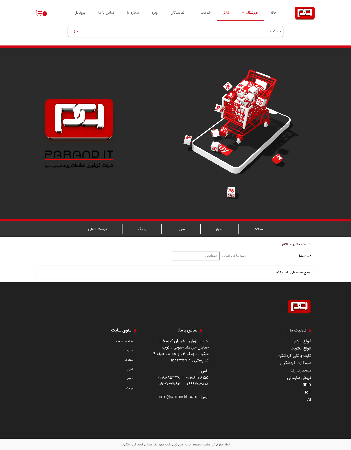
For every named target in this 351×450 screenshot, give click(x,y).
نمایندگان (177, 13)
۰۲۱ (188, 377)
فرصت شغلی (97, 229)
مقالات (258, 229)
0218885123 (168, 377)
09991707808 (197, 384)
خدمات (206, 13)
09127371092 (169, 384)
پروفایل (79, 13)
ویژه (155, 13)
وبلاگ (142, 229)
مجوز (181, 229)
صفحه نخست (124, 341)
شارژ (227, 13)
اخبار (219, 229)
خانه (273, 13)
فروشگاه (252, 13)
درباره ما (133, 13)
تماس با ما (106, 13)
